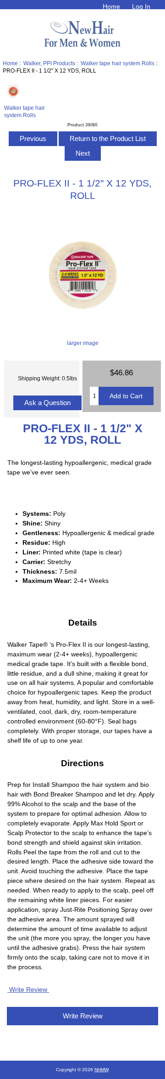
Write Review (28, 989)
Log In (141, 6)
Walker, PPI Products (49, 63)
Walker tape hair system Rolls (117, 63)
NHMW (101, 1069)
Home (111, 6)
